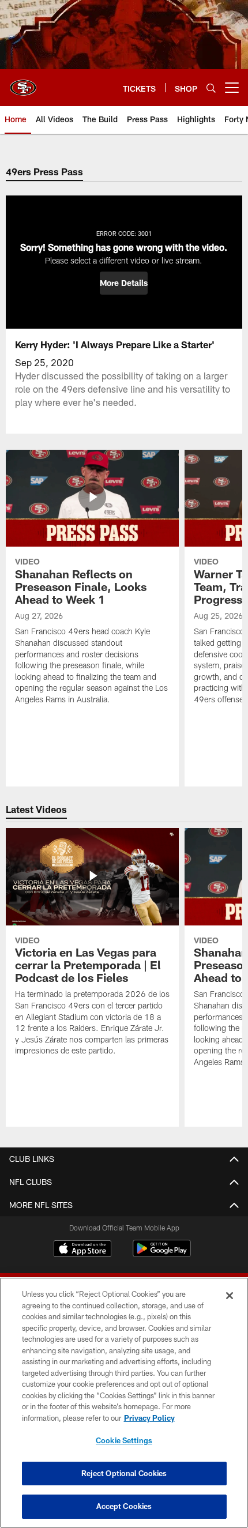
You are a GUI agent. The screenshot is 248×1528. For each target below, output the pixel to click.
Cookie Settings (124, 1440)
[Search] (211, 88)
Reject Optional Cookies (124, 1473)
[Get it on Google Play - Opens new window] (162, 1254)
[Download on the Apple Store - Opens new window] (82, 1250)
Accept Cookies (124, 1506)
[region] (124, 1402)
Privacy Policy (149, 1417)
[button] (124, 283)
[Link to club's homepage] (23, 83)
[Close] (229, 1295)
